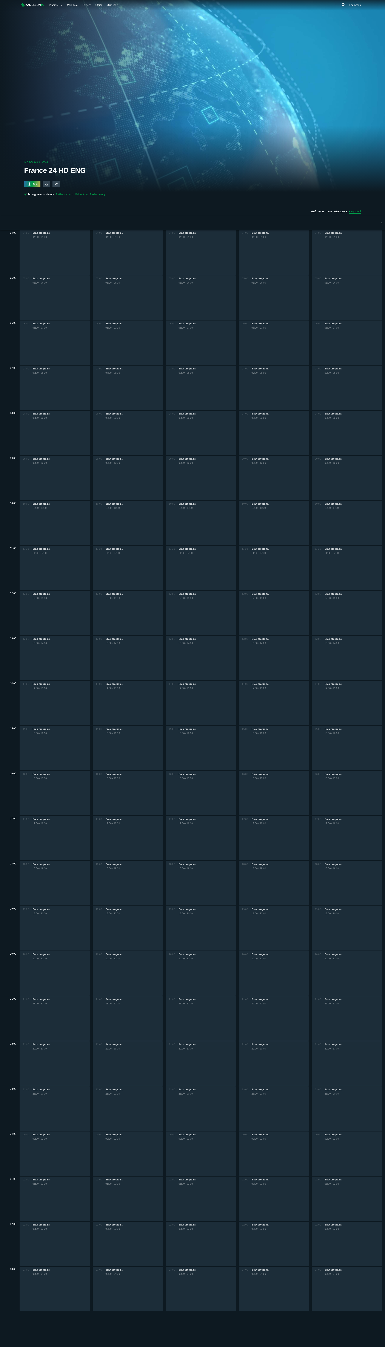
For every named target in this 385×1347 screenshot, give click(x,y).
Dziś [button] (313, 211)
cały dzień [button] (355, 211)
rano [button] (329, 211)
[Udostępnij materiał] (56, 184)
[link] (32, 5)
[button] (381, 223)
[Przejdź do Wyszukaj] (343, 5)
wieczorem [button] (340, 211)
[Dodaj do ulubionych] (46, 184)
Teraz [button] (321, 211)
